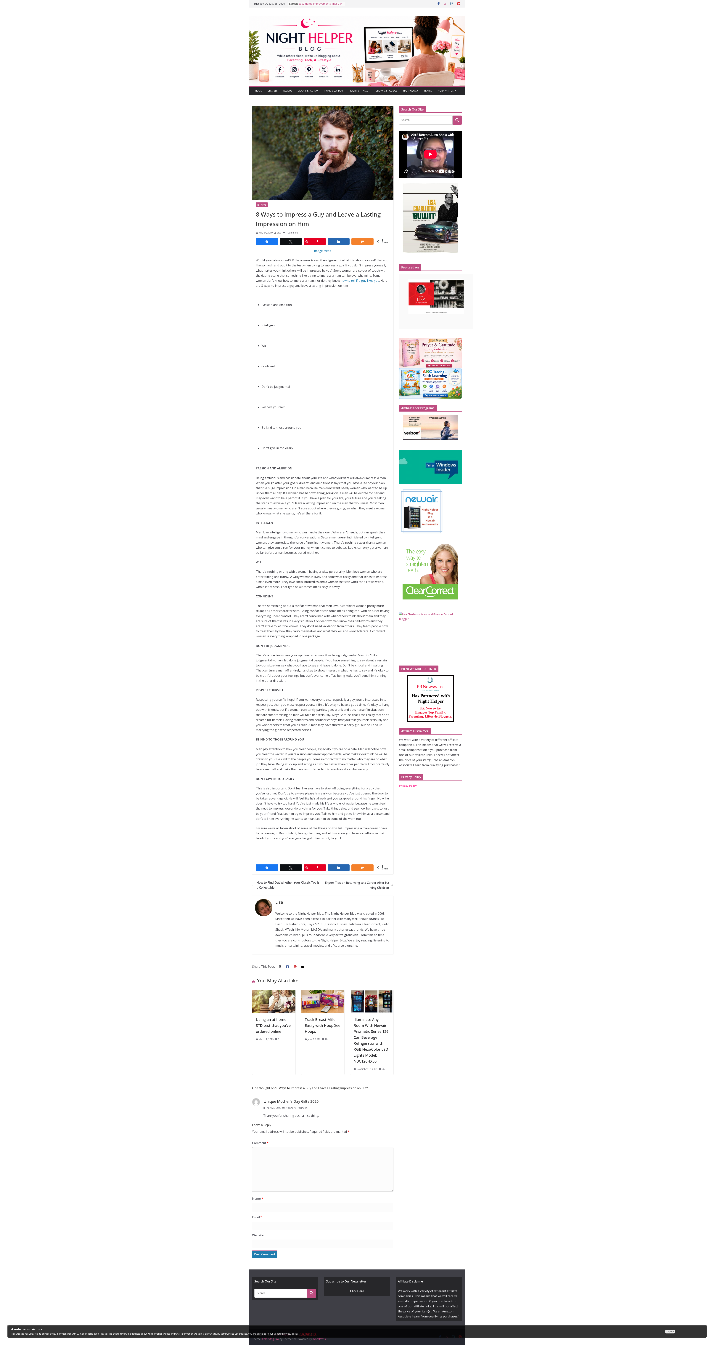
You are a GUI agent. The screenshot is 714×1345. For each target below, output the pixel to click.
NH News (261, 205)
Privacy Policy (408, 785)
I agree (670, 1331)
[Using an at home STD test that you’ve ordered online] (273, 992)
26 (383, 1069)
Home (258, 90)
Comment (260, 1143)
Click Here (357, 1291)
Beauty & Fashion (308, 90)
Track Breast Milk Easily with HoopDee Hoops (322, 1025)
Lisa (279, 232)
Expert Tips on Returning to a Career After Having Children (357, 885)
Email (257, 1217)
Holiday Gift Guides (385, 90)
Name (257, 1199)
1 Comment (292, 232)
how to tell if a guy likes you (360, 281)
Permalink (303, 1107)
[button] (456, 91)
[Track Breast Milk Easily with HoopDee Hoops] (322, 992)
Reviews (287, 90)
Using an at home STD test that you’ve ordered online (273, 1025)
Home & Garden (333, 90)
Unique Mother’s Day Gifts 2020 (291, 1101)
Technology (410, 90)
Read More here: (307, 1333)
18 (326, 1039)
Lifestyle (272, 90)
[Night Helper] (357, 19)
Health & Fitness (358, 90)
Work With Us (446, 90)
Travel (428, 90)
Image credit (322, 251)
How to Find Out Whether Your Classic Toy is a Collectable (288, 885)
